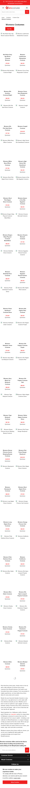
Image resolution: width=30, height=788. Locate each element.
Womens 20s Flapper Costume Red (22, 380)
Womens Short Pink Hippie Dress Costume (7, 200)
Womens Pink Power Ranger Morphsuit (22, 452)
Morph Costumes (6, 759)
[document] (15, 776)
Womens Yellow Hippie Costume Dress (22, 417)
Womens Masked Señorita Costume (22, 663)
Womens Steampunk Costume (7, 489)
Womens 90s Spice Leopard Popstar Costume (22, 593)
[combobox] (13, 12)
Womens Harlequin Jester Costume (7, 345)
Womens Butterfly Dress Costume (7, 273)
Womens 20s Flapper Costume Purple (22, 345)
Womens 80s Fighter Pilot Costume (22, 310)
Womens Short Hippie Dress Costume (22, 489)
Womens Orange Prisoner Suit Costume (22, 524)
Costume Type (16, 17)
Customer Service (7, 755)
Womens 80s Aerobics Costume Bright (7, 93)
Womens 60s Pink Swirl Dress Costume (7, 128)
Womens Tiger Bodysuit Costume (7, 417)
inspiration (13, 714)
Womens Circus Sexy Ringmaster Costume (22, 93)
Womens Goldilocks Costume (22, 559)
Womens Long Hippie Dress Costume (7, 524)
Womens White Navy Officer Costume (7, 163)
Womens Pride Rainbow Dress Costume (7, 559)
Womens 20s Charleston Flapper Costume (22, 628)
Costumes (8, 17)
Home (3, 17)
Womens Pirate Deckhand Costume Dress (7, 310)
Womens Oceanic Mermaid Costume (23, 236)
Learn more (17, 778)
